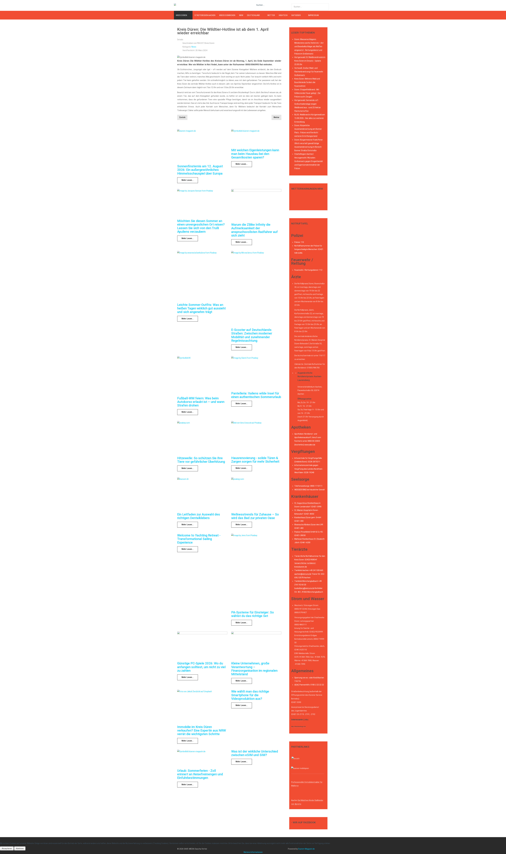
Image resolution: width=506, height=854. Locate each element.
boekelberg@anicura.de (304, 588)
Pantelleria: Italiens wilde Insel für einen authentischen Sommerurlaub (256, 395)
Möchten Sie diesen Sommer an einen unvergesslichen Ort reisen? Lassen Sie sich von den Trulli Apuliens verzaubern (201, 226)
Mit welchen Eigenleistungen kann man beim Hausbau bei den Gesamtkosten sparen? (255, 153)
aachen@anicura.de (302, 574)
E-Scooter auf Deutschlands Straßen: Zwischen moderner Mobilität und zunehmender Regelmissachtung (251, 335)
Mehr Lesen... (188, 180)
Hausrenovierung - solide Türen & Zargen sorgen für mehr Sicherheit (255, 459)
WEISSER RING (300, 490)
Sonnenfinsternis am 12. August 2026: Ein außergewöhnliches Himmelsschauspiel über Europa (200, 169)
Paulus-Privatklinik (302, 532)
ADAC (296, 685)
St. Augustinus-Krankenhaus (306, 503)
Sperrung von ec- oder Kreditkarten (309, 678)
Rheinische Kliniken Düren (305, 525)
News (193, 47)
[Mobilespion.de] (307, 773)
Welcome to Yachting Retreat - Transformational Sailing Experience (198, 539)
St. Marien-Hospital (302, 510)
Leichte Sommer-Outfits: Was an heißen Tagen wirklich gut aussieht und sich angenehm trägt (201, 308)
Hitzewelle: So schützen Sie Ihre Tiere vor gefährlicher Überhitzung (201, 460)
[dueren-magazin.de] (184, 5)
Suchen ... (260, 5)
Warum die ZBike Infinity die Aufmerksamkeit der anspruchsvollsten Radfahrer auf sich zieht (254, 230)
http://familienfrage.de (298, 726)
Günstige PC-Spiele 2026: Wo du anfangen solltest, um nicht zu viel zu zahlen (201, 667)
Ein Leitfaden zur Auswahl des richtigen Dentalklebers (198, 516)
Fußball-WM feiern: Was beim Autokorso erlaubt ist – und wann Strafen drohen (200, 401)
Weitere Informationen (253, 852)
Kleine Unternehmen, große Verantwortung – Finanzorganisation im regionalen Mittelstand (254, 669)
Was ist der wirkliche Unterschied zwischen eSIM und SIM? (254, 753)
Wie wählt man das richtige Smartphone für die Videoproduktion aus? (250, 695)
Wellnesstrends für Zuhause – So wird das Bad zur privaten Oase (255, 516)
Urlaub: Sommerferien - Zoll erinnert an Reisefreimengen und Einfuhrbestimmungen (200, 774)
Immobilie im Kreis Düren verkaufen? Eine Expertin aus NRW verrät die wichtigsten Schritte (201, 730)
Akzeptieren (7, 848)
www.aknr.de (310, 445)
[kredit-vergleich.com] (295, 758)
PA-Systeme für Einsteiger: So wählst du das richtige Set (252, 614)
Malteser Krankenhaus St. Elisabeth (309, 539)
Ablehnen (20, 848)
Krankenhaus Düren (302, 517)
